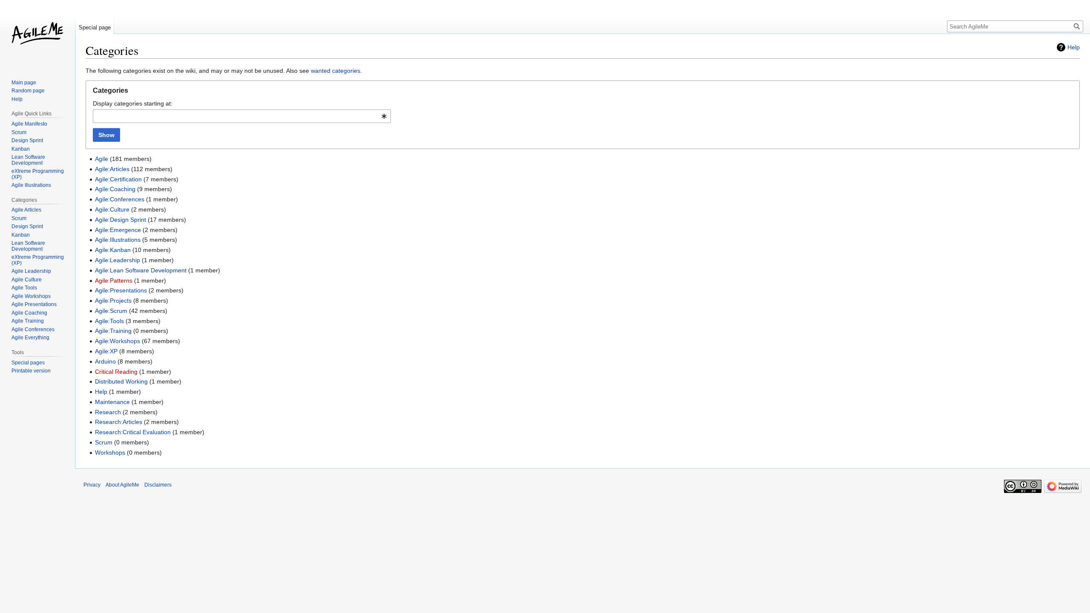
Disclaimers (158, 485)
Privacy (91, 485)
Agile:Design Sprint (120, 219)
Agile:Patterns (113, 280)
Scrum (103, 442)
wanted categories (335, 70)
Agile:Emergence (118, 229)
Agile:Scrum (111, 310)
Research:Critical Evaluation (133, 432)
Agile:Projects (113, 300)
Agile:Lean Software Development (140, 270)
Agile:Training (113, 330)
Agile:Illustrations (118, 239)
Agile (101, 158)
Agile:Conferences (119, 199)
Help (1073, 47)
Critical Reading (116, 371)
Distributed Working (121, 381)
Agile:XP (106, 351)
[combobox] (242, 116)
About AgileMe (122, 485)
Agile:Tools (109, 321)
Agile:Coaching (115, 189)
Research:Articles (118, 421)
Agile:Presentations (121, 290)
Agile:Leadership (117, 260)
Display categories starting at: (132, 103)
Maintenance (112, 401)
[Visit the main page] (37, 34)
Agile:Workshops (117, 341)
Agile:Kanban (113, 249)
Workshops (110, 452)
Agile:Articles (112, 169)
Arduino (105, 361)
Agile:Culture (112, 209)
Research (108, 412)
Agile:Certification (118, 179)
